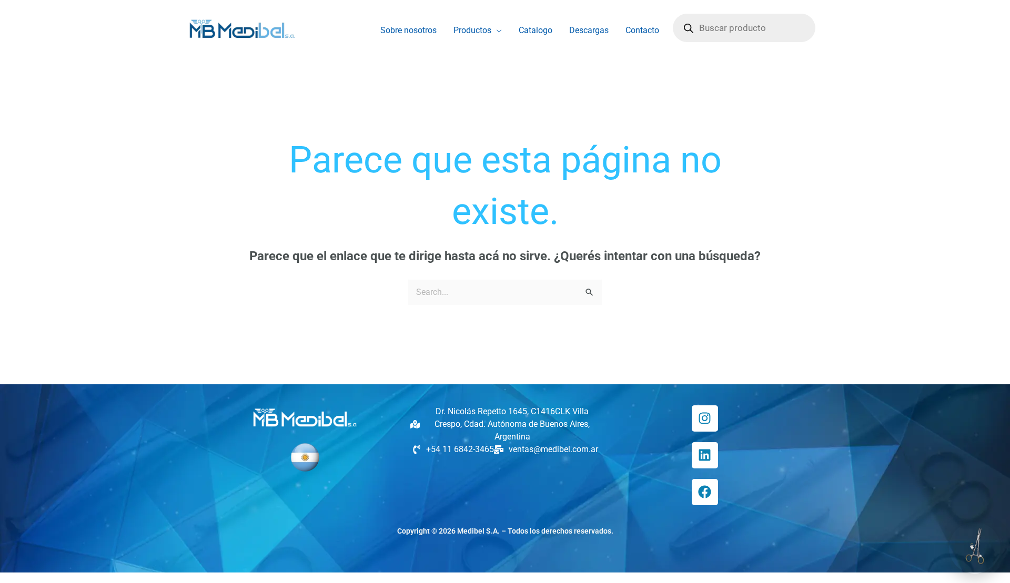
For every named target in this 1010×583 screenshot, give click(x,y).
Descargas (589, 30)
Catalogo (535, 30)
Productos (472, 30)
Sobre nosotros (408, 30)
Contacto (642, 30)
